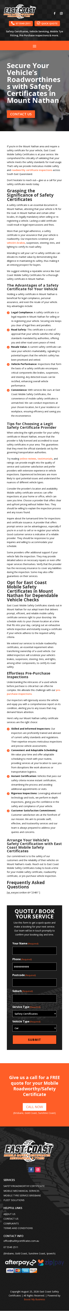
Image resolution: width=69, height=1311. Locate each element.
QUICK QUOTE (47, 23)
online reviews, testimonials (36, 458)
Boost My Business (34, 1299)
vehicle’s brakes (16, 242)
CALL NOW (34, 1107)
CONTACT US (21, 114)
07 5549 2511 (20, 23)
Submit (34, 1040)
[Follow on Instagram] (61, 13)
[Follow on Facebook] (54, 13)
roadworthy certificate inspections (32, 170)
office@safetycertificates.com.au (21, 1240)
